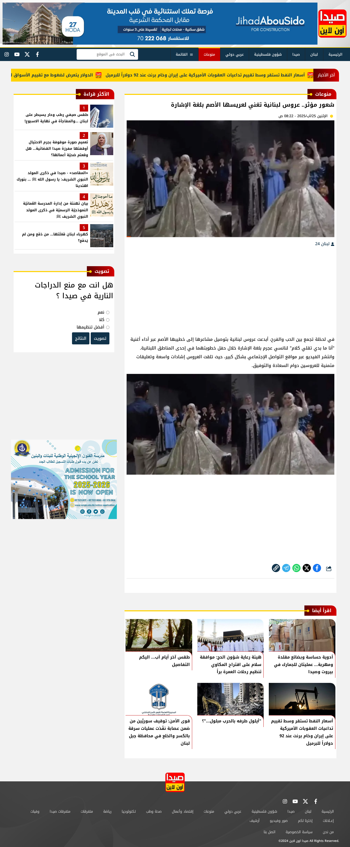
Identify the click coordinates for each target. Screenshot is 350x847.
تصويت (100, 338)
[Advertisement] (230, 289)
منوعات (209, 54)
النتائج (80, 338)
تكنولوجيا (129, 811)
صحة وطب (154, 811)
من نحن (328, 832)
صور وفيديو (279, 820)
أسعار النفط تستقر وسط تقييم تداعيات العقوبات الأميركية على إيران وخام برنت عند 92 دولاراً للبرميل (222, 75)
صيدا (296, 54)
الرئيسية (335, 54)
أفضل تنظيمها (90, 327)
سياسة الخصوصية (299, 832)
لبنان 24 (323, 244)
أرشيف (255, 820)
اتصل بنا (269, 832)
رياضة (107, 811)
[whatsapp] (276, 568)
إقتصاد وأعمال (182, 811)
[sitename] (175, 782)
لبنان (314, 54)
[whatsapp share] (296, 568)
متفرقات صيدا (60, 811)
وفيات (34, 811)
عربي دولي (234, 54)
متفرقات (87, 811)
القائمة (182, 54)
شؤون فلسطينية (268, 54)
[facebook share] (317, 568)
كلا (101, 319)
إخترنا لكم (305, 820)
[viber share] (286, 568)
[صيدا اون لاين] (332, 23)
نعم (101, 312)
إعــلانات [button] (328, 820)
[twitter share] (307, 568)
